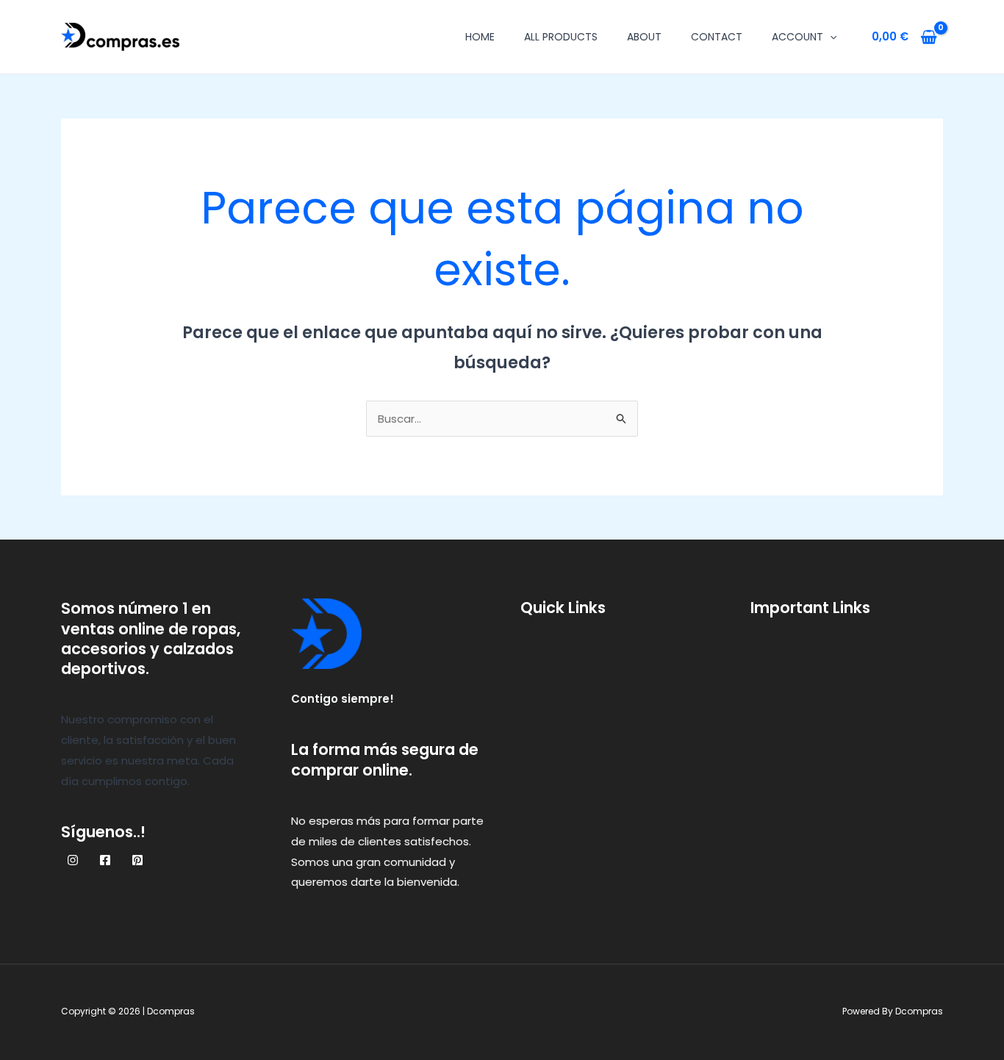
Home (480, 36)
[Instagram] (73, 860)
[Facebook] (105, 860)
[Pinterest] (137, 860)
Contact (716, 36)
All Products (561, 36)
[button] (829, 36)
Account (797, 36)
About (644, 36)
